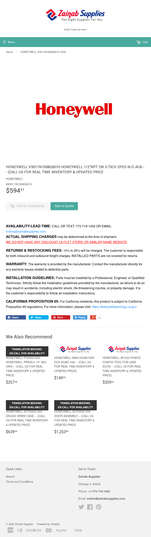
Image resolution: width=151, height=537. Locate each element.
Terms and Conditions (19, 482)
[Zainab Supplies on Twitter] (81, 508)
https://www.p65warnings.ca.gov (114, 306)
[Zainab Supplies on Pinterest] (99, 508)
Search (10, 476)
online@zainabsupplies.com (26, 231)
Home (9, 52)
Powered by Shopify (48, 524)
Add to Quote (64, 206)
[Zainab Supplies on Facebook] (90, 508)
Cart (145, 42)
